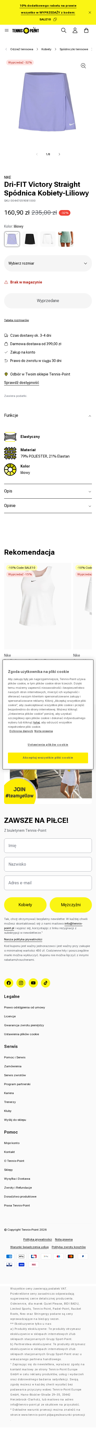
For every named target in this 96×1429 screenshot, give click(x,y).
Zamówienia (13, 1066)
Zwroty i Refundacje (18, 1187)
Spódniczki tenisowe (74, 49)
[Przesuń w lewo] (36, 154)
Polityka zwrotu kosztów (69, 1247)
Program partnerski (17, 1084)
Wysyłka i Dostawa (17, 1178)
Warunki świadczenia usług (29, 1247)
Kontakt (9, 1152)
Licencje (10, 1016)
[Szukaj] (63, 30)
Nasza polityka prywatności (23, 939)
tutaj (36, 722)
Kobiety (46, 49)
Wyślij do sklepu (15, 1120)
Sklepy (8, 1170)
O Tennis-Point (14, 1161)
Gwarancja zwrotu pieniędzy (24, 1025)
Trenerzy (10, 1102)
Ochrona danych (21, 731)
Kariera (9, 1093)
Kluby (8, 1111)
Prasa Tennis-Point (17, 1205)
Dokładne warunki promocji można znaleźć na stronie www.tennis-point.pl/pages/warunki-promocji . (47, 1415)
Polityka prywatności (37, 1239)
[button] (6, 30)
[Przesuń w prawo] (59, 154)
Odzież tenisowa (21, 49)
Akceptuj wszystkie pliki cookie (48, 758)
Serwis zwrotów (15, 1075)
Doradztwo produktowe (20, 1196)
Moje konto (11, 1143)
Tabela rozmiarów (16, 320)
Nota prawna (64, 1239)
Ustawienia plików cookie (21, 1034)
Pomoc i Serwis (14, 1057)
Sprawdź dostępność (21, 383)
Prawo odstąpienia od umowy (24, 1007)
